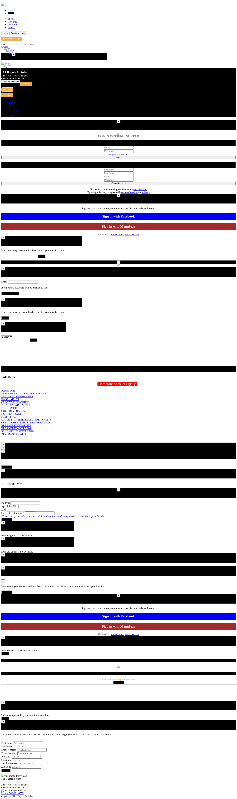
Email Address (8, 749)
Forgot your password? (118, 154)
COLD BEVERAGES (13, 411)
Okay (41, 256)
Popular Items (8, 390)
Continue (7, 467)
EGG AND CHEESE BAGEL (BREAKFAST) (26, 419)
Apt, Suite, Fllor (9, 506)
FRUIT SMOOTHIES (13, 408)
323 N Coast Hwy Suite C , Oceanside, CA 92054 (17, 45)
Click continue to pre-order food (118, 679)
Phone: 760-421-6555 (12, 793)
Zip (3, 509)
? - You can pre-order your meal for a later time (25, 715)
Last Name (6, 746)
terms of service (129, 192)
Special (11, 18)
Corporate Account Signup (117, 384)
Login (5, 33)
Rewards (12, 21)
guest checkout (139, 189)
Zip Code (6, 766)
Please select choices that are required (20, 650)
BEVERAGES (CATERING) (16, 434)
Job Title (5, 756)
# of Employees (9, 763)
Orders (11, 27)
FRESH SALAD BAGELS (15, 405)
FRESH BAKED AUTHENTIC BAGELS (23, 393)
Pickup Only (13, 483)
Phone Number (9, 753)
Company (6, 760)
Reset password (10, 293)
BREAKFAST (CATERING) (16, 428)
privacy (146, 192)
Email (4, 281)
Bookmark (7, 89)
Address (5, 502)
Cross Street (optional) (12, 513)
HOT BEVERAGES (12, 413)
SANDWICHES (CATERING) (17, 431)
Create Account (18, 33)
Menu (11, 13)
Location (12, 24)
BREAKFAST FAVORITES (16, 425)
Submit (6, 770)
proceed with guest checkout (124, 234)
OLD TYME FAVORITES (15, 402)
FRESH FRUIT (9, 416)
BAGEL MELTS (10, 399)
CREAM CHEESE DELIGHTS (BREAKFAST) (26, 422)
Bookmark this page (11, 39)
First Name (7, 743)
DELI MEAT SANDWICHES (17, 396)
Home (11, 10)
